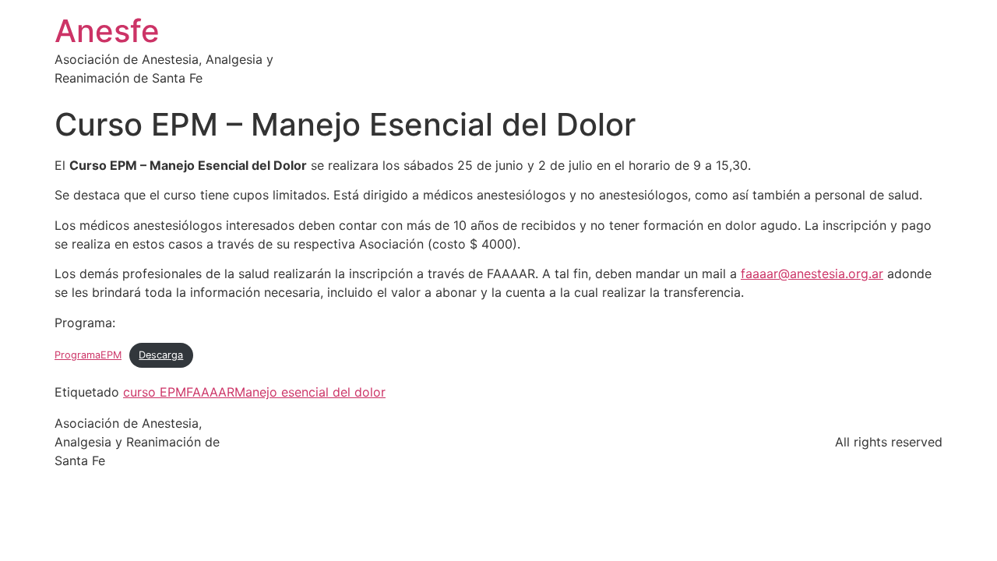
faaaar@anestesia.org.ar (812, 273)
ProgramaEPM (88, 355)
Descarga (161, 355)
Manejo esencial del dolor (310, 392)
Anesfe (107, 31)
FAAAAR (210, 392)
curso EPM (154, 392)
